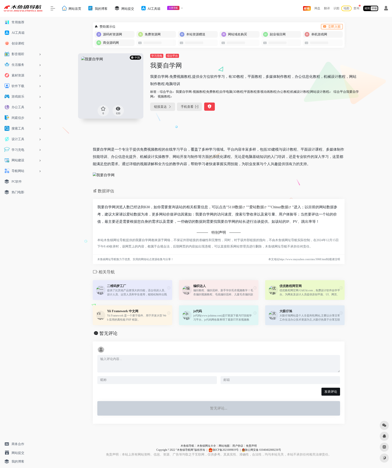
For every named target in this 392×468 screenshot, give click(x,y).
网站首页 (74, 8)
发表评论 (330, 391)
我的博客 (101, 8)
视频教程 (164, 96)
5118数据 (235, 207)
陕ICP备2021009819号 (226, 449)
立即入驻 (334, 26)
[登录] (386, 8)
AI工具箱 (153, 8)
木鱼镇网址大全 (206, 445)
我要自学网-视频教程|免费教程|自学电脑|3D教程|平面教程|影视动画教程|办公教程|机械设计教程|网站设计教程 (252, 91)
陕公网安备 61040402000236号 (263, 449)
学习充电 (156, 55)
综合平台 (172, 55)
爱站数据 (256, 207)
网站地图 (224, 445)
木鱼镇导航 (187, 445)
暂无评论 (108, 333)
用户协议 (237, 445)
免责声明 (251, 445)
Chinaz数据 (279, 207)
